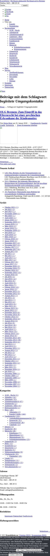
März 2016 (10, 285)
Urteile (9, 458)
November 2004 (12, 386)
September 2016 (13, 272)
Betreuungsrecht (12, 408)
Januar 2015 (11, 310)
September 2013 (12, 342)
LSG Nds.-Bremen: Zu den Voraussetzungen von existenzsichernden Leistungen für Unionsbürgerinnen (24, 174)
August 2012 (11, 350)
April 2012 (10, 357)
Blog (9, 410)
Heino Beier (7, 123)
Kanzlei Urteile (17, 414)
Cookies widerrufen (15, 555)
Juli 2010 (10, 371)
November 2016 (12, 268)
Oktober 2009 (11, 376)
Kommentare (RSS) (39, 535)
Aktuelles (10, 397)
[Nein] (42, 550)
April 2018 (10, 235)
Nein (22, 550)
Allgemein (11, 399)
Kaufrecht (10, 429)
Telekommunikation (14, 452)
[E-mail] (7, 14)
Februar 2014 (12, 334)
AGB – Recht (11, 395)
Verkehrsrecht (12, 460)
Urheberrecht (12, 454)
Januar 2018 (11, 241)
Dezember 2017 (12, 243)
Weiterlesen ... (45, 531)
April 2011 (10, 365)
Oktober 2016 (11, 270)
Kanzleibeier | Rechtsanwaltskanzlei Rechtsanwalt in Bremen (22, 1)
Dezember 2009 (12, 374)
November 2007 (12, 384)
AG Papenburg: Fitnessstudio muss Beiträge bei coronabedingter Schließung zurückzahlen (22, 193)
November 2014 (12, 315)
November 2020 (12, 214)
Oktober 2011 (11, 361)
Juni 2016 (10, 279)
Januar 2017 (11, 264)
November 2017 (12, 245)
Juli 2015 (10, 298)
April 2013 (10, 346)
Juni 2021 (10, 211)
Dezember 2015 (12, 291)
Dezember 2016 (12, 266)
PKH (9, 444)
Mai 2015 (10, 302)
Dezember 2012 (12, 348)
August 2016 (11, 275)
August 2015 (11, 296)
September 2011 (12, 363)
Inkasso (9, 427)
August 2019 (11, 224)
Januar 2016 (11, 289)
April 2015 (10, 304)
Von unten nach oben (8, 164)
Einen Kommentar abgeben (27, 125)
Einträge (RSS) (25, 535)
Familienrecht (36, 123)
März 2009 (10, 380)
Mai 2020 (10, 216)
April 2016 (10, 283)
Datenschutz (17, 516)
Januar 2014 (11, 336)
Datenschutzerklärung (33, 550)
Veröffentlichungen (14, 463)
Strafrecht (10, 450)
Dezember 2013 (13, 338)
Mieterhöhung (16, 435)
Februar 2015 (11, 308)
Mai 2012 (10, 355)
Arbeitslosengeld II (14, 401)
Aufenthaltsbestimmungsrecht (22, 418)
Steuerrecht (10, 448)
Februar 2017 (11, 262)
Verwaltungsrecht (13, 467)
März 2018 (10, 237)
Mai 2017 (10, 256)
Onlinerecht (11, 441)
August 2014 (11, 321)
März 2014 (11, 331)
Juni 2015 (10, 300)
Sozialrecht (10, 446)
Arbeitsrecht (11, 404)
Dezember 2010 (12, 369)
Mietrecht (10, 431)
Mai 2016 (10, 281)
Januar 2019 (11, 228)
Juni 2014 (10, 325)
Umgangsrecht (16, 423)
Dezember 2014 (12, 312)
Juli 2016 (10, 277)
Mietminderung (16, 437)
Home (2, 107)
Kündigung (15, 433)
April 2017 (10, 258)
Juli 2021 (10, 209)
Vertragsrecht (11, 465)
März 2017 (10, 260)
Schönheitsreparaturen (19, 439)
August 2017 (11, 251)
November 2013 (13, 340)
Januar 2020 (11, 220)
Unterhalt (15, 425)
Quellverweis (27, 516)
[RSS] (6, 16)
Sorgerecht (10, 125)
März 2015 (10, 306)
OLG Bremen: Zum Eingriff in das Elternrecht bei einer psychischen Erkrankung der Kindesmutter (21, 115)
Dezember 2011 (12, 359)
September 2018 (12, 230)
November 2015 (12, 294)
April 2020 (10, 218)
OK (18, 550)
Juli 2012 (10, 352)
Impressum (9, 516)
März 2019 (10, 226)
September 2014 (12, 319)
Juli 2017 (10, 254)
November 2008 (12, 382)
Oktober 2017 (11, 247)
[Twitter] (8, 10)
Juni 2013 (10, 344)
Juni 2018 (10, 233)
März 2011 (10, 367)
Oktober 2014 (11, 317)
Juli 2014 (10, 323)
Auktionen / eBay (13, 406)
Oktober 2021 (11, 207)
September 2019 (12, 222)
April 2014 (10, 329)
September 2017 (12, 249)
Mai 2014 (10, 327)
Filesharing (15, 456)
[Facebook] (9, 12)
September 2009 (12, 378)
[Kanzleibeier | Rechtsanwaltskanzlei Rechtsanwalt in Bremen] (2, 91)
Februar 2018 (11, 239)
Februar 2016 (12, 287)
